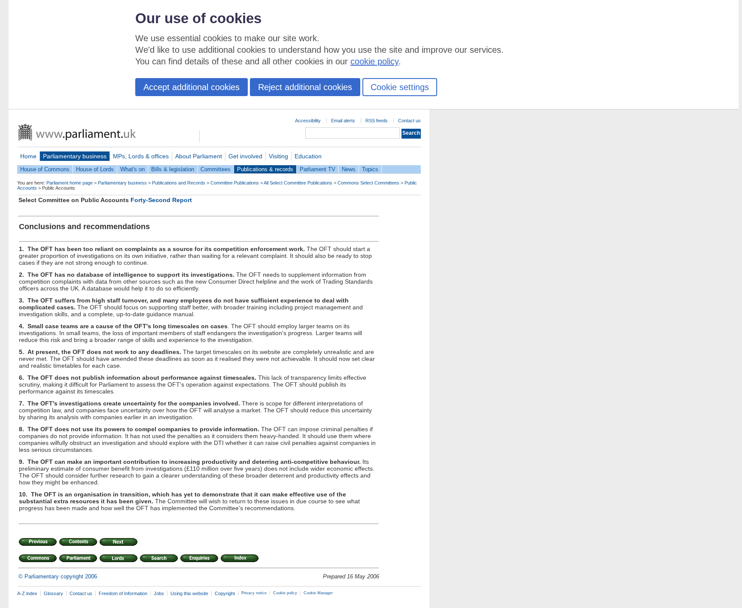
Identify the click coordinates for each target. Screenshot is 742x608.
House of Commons (45, 169)
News (349, 169)
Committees (216, 169)
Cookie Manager (318, 593)
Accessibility (308, 120)
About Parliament (198, 156)
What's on (132, 169)
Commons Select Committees (368, 182)
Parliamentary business (74, 156)
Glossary (53, 593)
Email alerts (343, 120)
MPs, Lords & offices (141, 156)
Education (308, 156)
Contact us (409, 120)
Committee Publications (234, 182)
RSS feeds (376, 120)
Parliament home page (69, 182)
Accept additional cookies (191, 87)
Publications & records (265, 169)
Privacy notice (254, 593)
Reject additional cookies (305, 87)
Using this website (189, 593)
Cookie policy (285, 593)
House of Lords (95, 169)
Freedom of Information (123, 593)
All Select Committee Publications (298, 182)
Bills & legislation (172, 169)
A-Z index (27, 593)
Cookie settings (400, 87)
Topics (370, 169)
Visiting (278, 156)
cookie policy (374, 61)
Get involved (245, 156)
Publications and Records (178, 182)
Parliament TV (317, 169)
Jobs (159, 593)
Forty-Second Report (161, 200)
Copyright (225, 593)
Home (28, 156)
